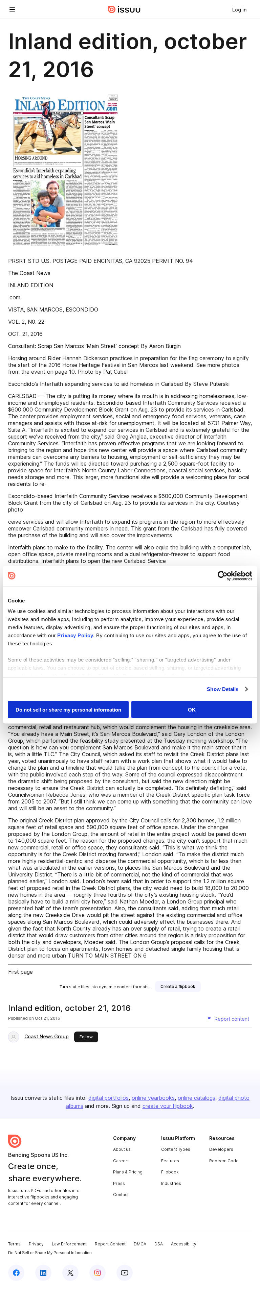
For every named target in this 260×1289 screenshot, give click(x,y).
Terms (14, 1243)
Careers (121, 1160)
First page (20, 971)
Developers (221, 1149)
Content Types (175, 1149)
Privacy (36, 1243)
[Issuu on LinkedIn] (43, 1273)
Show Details (222, 689)
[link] (239, 9)
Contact (121, 1194)
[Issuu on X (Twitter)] (70, 1273)
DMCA (140, 1243)
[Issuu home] (124, 9)
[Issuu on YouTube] (124, 1273)
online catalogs (196, 1097)
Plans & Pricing (128, 1171)
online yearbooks (153, 1097)
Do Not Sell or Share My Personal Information (50, 1252)
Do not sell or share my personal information (68, 709)
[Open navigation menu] (12, 9)
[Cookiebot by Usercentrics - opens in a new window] (222, 576)
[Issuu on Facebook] (16, 1273)
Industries (171, 1183)
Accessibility (183, 1243)
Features (170, 1160)
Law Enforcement (69, 1243)
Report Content (110, 1243)
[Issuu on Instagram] (97, 1273)
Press (119, 1183)
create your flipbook (168, 1105)
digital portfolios (108, 1097)
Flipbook (170, 1171)
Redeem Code (224, 1160)
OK (192, 709)
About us (122, 1149)
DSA (158, 1243)
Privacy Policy (75, 635)
